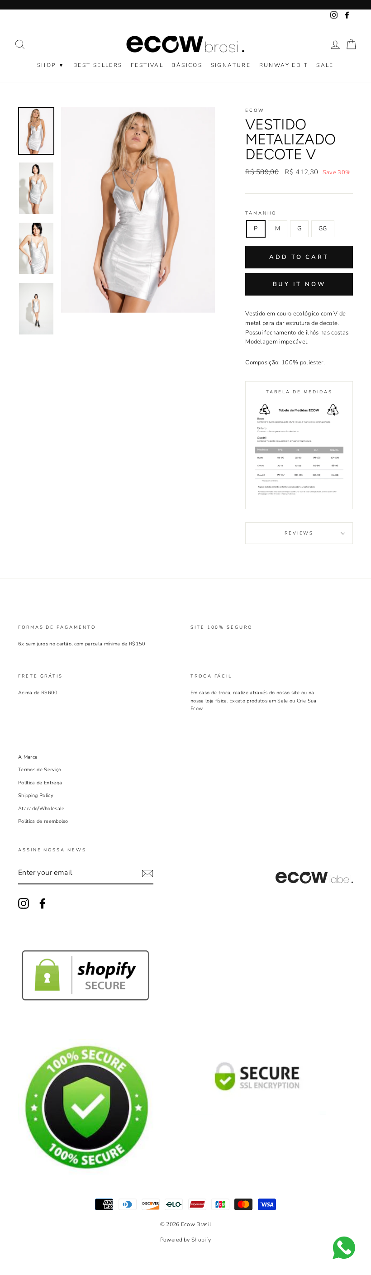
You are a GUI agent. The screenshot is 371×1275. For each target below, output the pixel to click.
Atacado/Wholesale (41, 808)
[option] (138, 210)
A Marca (28, 757)
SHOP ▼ (51, 65)
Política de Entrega (40, 782)
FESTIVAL (147, 65)
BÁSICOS (186, 65)
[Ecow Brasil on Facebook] (42, 903)
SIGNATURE (231, 65)
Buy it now (299, 284)
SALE (325, 65)
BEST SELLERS (98, 65)
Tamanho (260, 213)
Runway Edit (283, 65)
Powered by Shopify (185, 1239)
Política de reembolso (43, 821)
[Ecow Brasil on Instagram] (23, 903)
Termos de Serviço (40, 769)
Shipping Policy (35, 795)
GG (323, 228)
